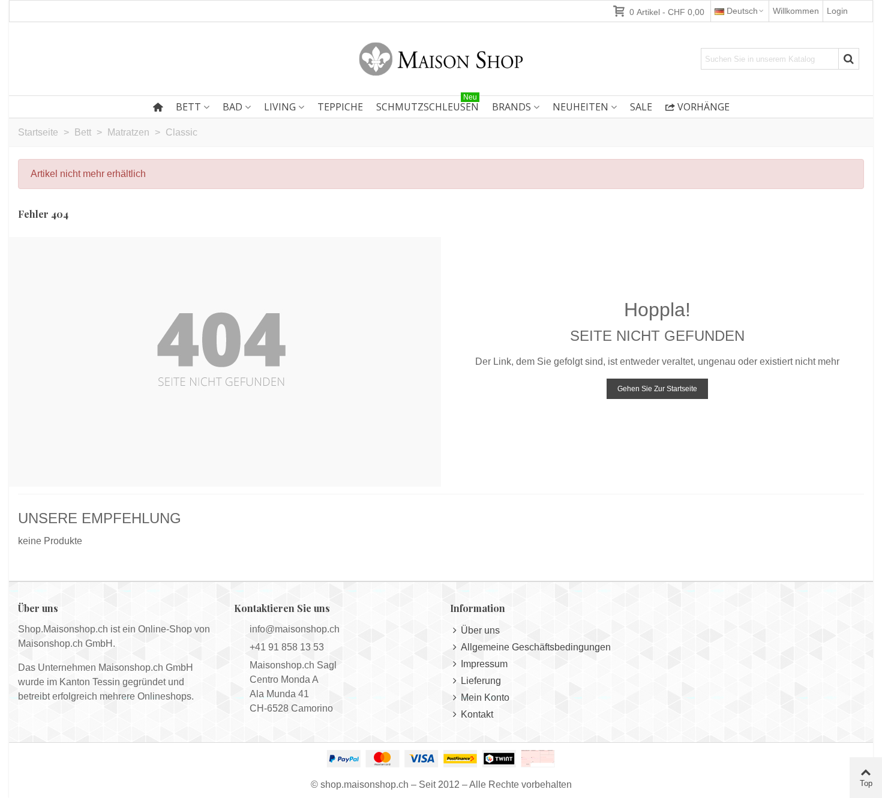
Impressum (484, 664)
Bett (188, 106)
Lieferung (481, 681)
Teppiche (340, 106)
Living (280, 106)
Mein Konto (485, 697)
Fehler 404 (43, 214)
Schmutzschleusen (427, 104)
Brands (511, 106)
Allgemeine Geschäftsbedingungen (536, 647)
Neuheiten (580, 106)
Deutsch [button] (742, 11)
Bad (232, 106)
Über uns (480, 630)
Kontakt (477, 714)
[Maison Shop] (441, 59)
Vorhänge (703, 106)
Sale (641, 106)
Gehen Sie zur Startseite (657, 389)
